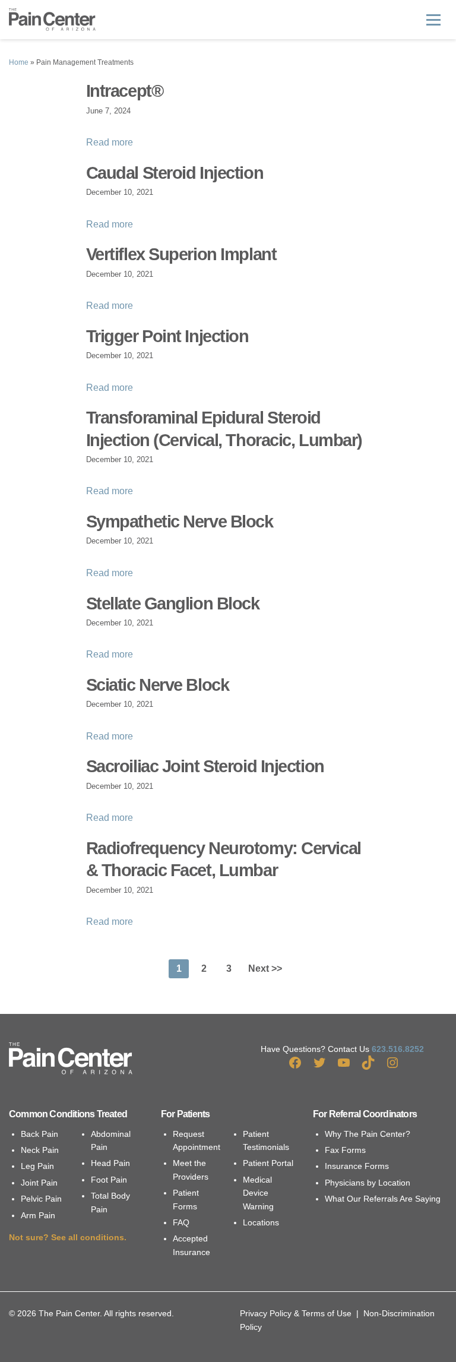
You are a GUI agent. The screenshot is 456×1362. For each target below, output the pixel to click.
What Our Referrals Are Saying (383, 1198)
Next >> (265, 968)
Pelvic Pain (41, 1198)
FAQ (181, 1222)
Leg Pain (37, 1166)
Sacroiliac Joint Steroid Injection (205, 766)
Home (18, 62)
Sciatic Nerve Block (157, 684)
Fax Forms (345, 1150)
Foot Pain (109, 1179)
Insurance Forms (357, 1166)
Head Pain (110, 1163)
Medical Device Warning (258, 1193)
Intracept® (124, 90)
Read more (109, 142)
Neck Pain (40, 1150)
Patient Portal (268, 1163)
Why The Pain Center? (367, 1134)
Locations (261, 1222)
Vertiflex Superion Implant (181, 254)
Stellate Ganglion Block (172, 603)
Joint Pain (39, 1182)
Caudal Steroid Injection (174, 172)
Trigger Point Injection (167, 336)
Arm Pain (38, 1215)
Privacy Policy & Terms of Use (296, 1313)
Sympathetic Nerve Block (179, 521)
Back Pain (39, 1134)
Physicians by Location (367, 1182)
